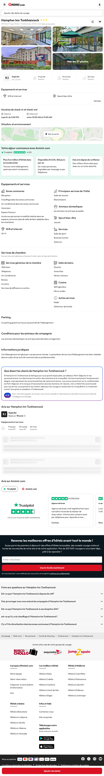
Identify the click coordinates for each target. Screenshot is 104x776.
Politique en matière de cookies (75, 765)
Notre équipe (16, 673)
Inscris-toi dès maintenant (52, 567)
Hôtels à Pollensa (75, 690)
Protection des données (46, 765)
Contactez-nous (46, 711)
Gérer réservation (18, 679)
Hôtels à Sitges (45, 695)
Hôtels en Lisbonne (18, 717)
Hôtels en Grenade (18, 733)
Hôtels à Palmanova (77, 679)
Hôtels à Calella (46, 679)
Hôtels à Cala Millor (76, 673)
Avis (12, 693)
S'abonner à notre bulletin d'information (21, 686)
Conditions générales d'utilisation (17, 765)
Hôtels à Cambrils (47, 684)
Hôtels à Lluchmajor (77, 695)
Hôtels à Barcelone (18, 711)
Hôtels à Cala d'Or (76, 684)
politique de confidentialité (60, 573)
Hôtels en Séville (17, 722)
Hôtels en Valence (18, 728)
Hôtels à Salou (45, 673)
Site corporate (45, 717)
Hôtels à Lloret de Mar (49, 690)
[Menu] (4, 4)
